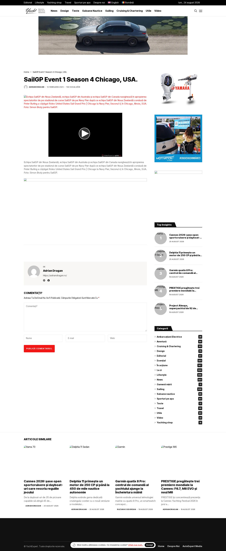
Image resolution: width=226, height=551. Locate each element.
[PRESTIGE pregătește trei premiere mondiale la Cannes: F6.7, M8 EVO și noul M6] (161, 291)
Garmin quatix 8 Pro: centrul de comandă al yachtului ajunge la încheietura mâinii (182, 274)
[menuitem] (113, 2)
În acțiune (179, 365)
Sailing (179, 389)
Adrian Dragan (36, 87)
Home (26, 72)
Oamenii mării (179, 384)
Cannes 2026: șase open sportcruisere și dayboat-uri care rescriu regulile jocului (184, 239)
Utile (179, 413)
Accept (149, 545)
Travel (179, 408)
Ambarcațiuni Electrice (179, 336)
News (179, 379)
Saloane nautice (179, 394)
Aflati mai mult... (135, 545)
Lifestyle (179, 375)
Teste (179, 403)
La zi (179, 370)
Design (179, 351)
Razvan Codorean (126, 509)
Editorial (179, 355)
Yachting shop (179, 422)
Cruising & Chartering (179, 346)
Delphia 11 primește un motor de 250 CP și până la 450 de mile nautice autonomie (184, 256)
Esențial (179, 360)
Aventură (179, 341)
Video (179, 417)
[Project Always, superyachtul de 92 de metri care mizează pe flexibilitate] (161, 309)
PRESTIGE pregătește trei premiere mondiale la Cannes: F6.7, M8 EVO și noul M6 (184, 292)
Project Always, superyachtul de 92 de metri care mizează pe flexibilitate (182, 309)
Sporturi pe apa (179, 398)
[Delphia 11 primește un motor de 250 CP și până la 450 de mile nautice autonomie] (161, 256)
